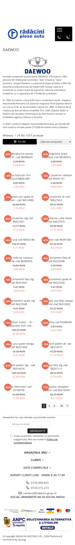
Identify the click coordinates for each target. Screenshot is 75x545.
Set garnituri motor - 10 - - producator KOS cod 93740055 (19, 323)
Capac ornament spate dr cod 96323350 (56, 280)
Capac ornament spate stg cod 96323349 (19, 302)
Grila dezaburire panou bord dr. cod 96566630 (19, 155)
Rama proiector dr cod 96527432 (56, 198)
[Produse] (60, 31)
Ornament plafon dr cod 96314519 (56, 345)
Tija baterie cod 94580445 (56, 322)
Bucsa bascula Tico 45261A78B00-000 (18, 176)
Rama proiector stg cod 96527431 (19, 219)
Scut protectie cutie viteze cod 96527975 (56, 219)
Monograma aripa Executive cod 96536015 (56, 155)
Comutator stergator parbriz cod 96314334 (56, 388)
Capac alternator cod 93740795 (18, 388)
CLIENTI (36, 460)
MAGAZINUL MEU (36, 452)
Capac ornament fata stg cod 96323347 (19, 280)
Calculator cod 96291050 (56, 239)
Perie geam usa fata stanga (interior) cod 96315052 (56, 302)
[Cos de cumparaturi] (59, 44)
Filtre (21, 141)
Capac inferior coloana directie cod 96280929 (19, 259)
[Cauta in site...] (68, 44)
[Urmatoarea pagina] (67, 406)
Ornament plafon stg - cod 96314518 (19, 366)
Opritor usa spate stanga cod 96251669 (19, 345)
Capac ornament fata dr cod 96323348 (56, 259)
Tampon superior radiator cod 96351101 (56, 176)
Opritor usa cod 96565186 (19, 239)
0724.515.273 (39, 488)
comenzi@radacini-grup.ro (39, 493)
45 (61, 405)
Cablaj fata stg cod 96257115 (56, 366)
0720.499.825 (39, 483)
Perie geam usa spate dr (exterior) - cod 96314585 (19, 198)
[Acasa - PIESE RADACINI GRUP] (26, 34)
